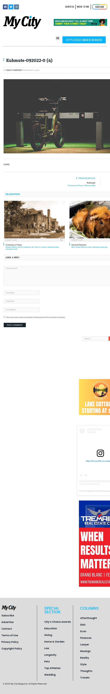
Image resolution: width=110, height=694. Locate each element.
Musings (85, 651)
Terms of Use (9, 635)
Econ (83, 631)
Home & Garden (54, 641)
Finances (86, 638)
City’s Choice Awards (57, 622)
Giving (48, 635)
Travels (85, 677)
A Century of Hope (32, 247)
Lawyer (84, 644)
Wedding (50, 674)
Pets (47, 661)
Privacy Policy (9, 642)
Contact (6, 628)
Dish (83, 624)
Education (50, 628)
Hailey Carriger (14, 70)
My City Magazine (87, 491)
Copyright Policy (11, 648)
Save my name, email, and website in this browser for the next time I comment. (35, 317)
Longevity (50, 655)
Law (46, 648)
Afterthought (88, 618)
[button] (57, 38)
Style (83, 664)
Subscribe (7, 615)
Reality (84, 658)
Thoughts (86, 671)
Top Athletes (52, 668)
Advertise (7, 622)
